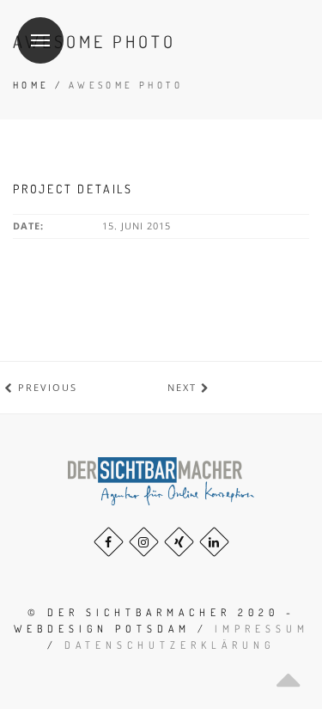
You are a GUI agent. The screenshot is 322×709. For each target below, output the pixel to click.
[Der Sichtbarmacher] (161, 480)
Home (31, 85)
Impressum (262, 628)
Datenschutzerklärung (169, 645)
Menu (40, 40)
